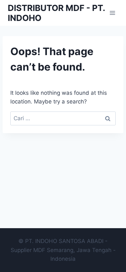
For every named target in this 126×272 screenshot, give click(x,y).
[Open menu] (112, 13)
